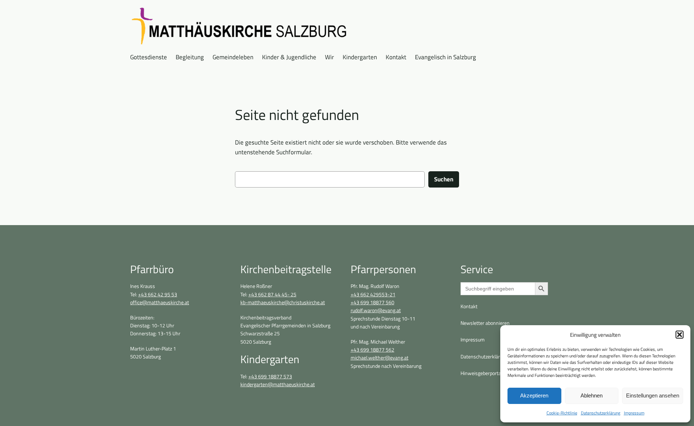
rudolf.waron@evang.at (376, 310)
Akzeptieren (534, 395)
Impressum (634, 412)
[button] (679, 334)
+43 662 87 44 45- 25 (272, 294)
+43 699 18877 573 (270, 376)
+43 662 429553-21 (373, 294)
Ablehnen (592, 395)
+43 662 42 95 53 (157, 294)
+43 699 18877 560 (372, 302)
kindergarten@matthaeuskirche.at (277, 384)
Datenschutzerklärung (600, 412)
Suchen (443, 179)
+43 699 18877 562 (372, 350)
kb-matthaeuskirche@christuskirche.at (282, 302)
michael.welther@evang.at (379, 358)
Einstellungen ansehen (652, 395)
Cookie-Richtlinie (562, 412)
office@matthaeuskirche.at (159, 302)
